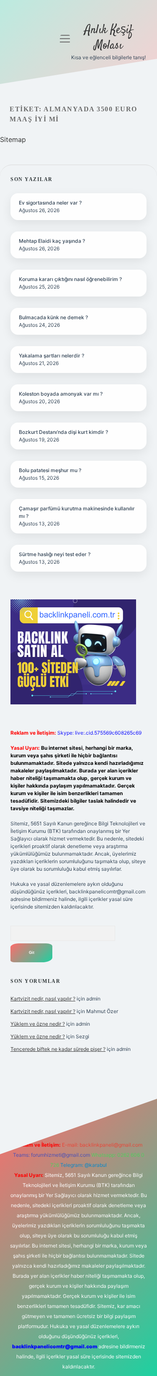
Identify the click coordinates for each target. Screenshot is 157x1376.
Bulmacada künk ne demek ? (53, 317)
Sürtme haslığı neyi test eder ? (54, 554)
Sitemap (13, 139)
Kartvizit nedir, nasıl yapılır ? (42, 998)
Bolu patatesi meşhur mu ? (50, 470)
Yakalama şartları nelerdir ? (51, 355)
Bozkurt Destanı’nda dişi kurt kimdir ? (63, 432)
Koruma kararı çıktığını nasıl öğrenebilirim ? (70, 279)
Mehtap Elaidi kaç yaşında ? (52, 241)
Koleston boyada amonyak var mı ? (61, 394)
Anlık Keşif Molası (109, 38)
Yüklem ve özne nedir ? (37, 1024)
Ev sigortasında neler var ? (50, 203)
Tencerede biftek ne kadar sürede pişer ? (58, 1049)
